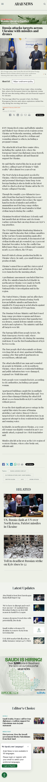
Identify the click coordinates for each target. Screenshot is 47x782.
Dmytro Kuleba (10, 479)
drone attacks (34, 479)
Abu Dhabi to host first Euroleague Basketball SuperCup (17, 596)
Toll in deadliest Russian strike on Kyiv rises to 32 (23, 562)
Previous (2, 54)
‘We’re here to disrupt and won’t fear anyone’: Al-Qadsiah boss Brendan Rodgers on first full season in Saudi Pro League (16, 608)
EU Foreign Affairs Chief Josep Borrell (18, 475)
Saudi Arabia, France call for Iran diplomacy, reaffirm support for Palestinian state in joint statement (17, 722)
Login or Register (10, 766)
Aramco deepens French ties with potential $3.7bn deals (17, 619)
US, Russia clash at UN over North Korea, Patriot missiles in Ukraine (22, 523)
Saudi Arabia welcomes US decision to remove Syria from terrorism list (15, 630)
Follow (40, 115)
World (5, 716)
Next (44, 54)
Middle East (7, 731)
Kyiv (22, 479)
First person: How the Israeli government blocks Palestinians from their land (16, 736)
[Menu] (2, 4)
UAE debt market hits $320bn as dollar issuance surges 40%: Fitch (17, 639)
